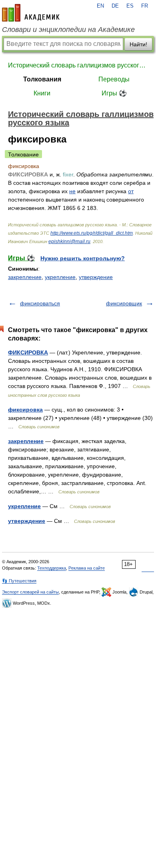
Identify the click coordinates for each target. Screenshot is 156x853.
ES (130, 6)
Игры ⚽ (114, 93)
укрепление (60, 277)
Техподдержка (51, 568)
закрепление (25, 277)
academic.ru (31, 13)
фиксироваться (40, 303)
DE (115, 6)
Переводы (114, 79)
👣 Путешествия (19, 580)
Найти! (138, 44)
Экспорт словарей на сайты (30, 592)
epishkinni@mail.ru (69, 241)
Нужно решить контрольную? (82, 258)
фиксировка (25, 409)
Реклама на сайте (86, 568)
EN (100, 6)
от (131, 191)
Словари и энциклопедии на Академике (68, 30)
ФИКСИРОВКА (28, 352)
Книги (42, 93)
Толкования (42, 79)
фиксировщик (124, 303)
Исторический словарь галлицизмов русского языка (78, 65)
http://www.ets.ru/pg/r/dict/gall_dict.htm (91, 233)
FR (144, 6)
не (72, 191)
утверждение (96, 277)
